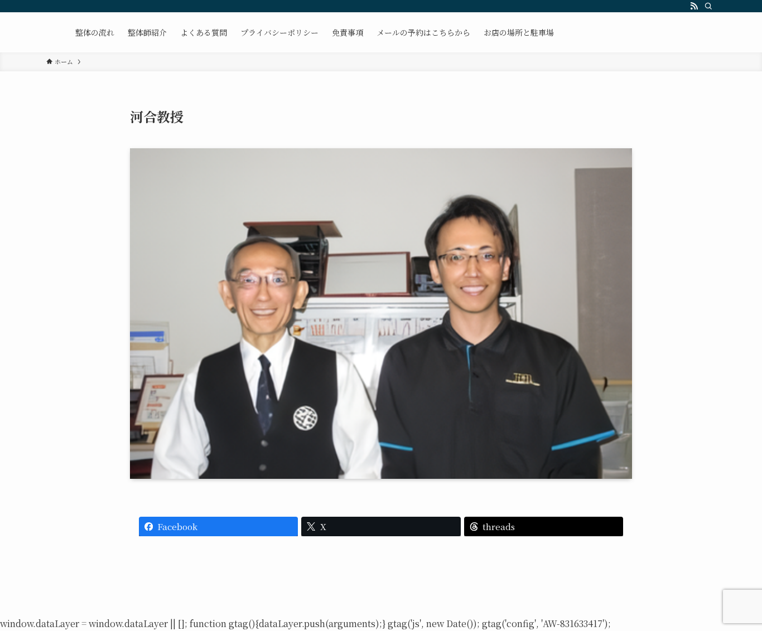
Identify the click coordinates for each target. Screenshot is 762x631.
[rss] (694, 6)
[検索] (708, 6)
